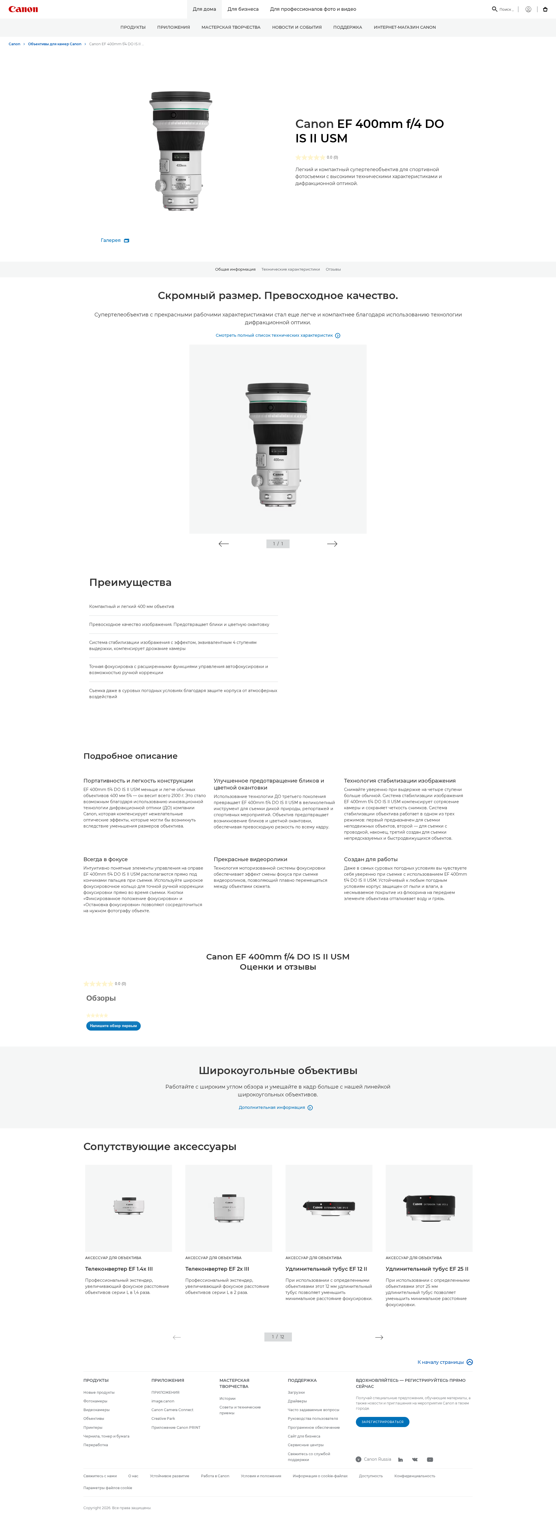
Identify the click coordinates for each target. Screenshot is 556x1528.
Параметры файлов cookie (107, 1488)
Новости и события (297, 27)
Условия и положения (261, 1476)
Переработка (95, 1445)
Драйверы (297, 1401)
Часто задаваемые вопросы (313, 1410)
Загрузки (296, 1392)
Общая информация (235, 269)
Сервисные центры (306, 1445)
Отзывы (333, 269)
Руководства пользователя (313, 1418)
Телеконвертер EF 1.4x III (119, 1269)
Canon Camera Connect (172, 1410)
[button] (224, 544)
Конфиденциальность (414, 1476)
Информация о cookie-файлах (320, 1476)
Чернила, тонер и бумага (106, 1436)
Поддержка (347, 27)
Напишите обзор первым (115, 1027)
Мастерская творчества (231, 27)
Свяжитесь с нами (100, 1476)
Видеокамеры (96, 1410)
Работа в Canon (215, 1476)
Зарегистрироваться (383, 1422)
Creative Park (163, 1418)
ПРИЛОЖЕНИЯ (173, 27)
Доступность (371, 1476)
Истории (227, 1398)
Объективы (93, 1418)
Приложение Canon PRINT (175, 1427)
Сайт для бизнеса (304, 1436)
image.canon (162, 1401)
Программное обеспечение (314, 1427)
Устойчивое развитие (169, 1476)
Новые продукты (99, 1392)
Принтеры (93, 1427)
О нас (133, 1476)
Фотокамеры (95, 1401)
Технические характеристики (290, 269)
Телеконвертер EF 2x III (217, 1269)
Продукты (133, 27)
